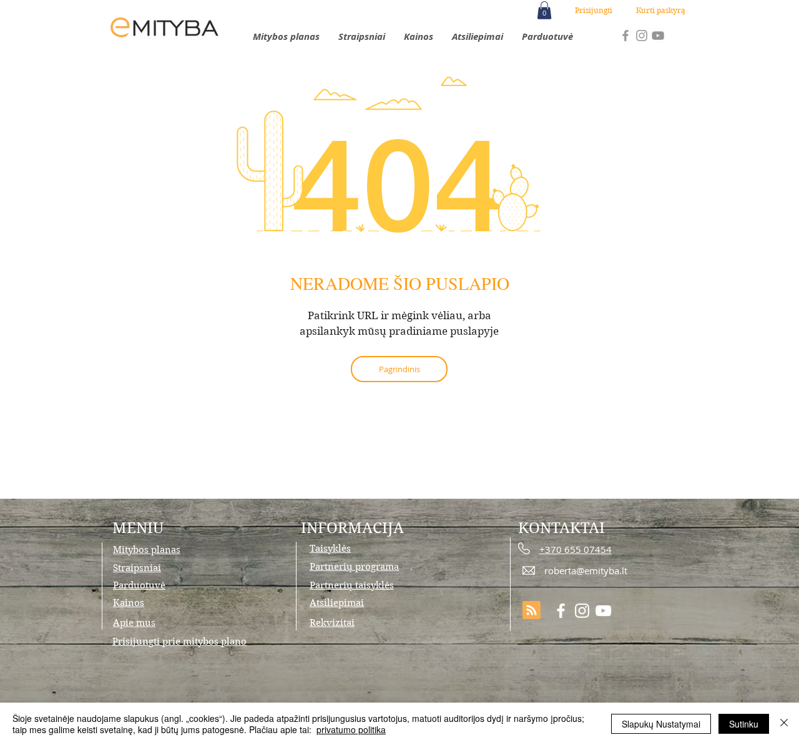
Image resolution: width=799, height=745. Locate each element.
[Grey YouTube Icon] (657, 35)
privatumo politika (351, 729)
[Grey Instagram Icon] (641, 35)
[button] (544, 10)
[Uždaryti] (784, 724)
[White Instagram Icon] (582, 610)
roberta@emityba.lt (585, 570)
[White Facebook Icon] (561, 610)
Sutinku (743, 724)
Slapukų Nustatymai (661, 724)
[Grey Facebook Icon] (625, 35)
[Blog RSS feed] (531, 610)
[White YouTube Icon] (603, 610)
